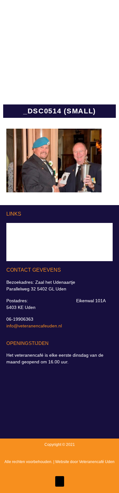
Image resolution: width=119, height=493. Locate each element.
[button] (94, 46)
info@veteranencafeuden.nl (34, 325)
